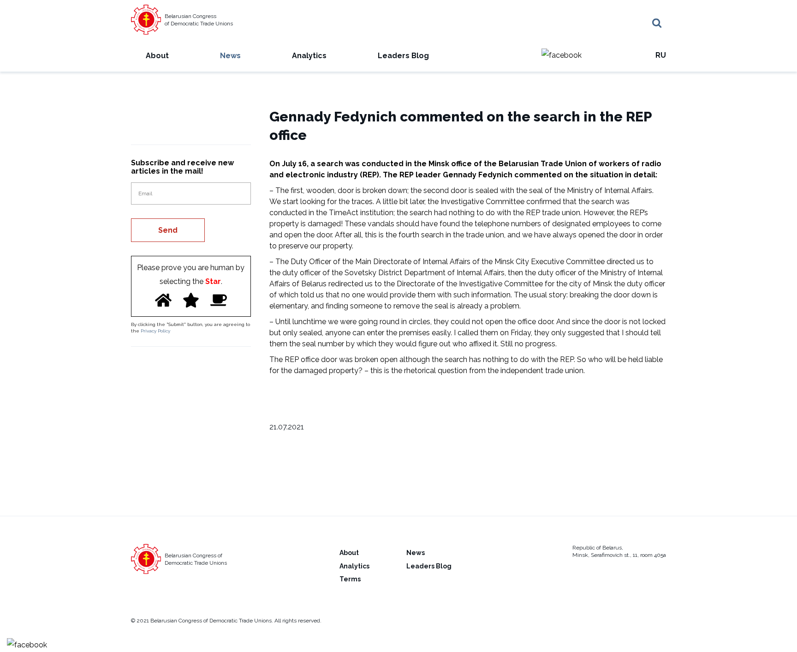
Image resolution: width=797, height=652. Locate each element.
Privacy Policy (155, 330)
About (157, 55)
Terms (350, 579)
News (230, 55)
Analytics (309, 55)
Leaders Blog (403, 55)
